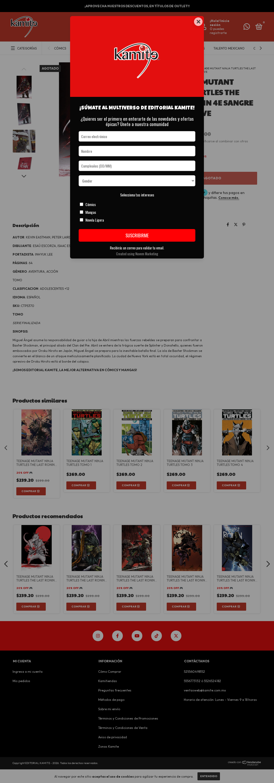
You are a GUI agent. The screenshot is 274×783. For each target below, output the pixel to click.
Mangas (90, 212)
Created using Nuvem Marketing (137, 253)
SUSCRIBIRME (137, 235)
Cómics (90, 204)
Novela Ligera (94, 220)
